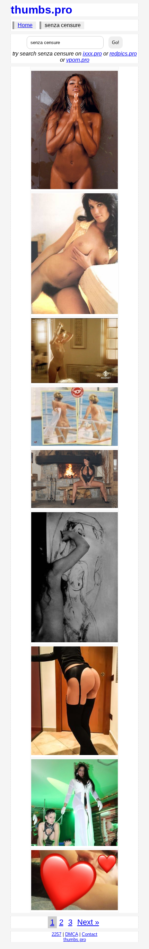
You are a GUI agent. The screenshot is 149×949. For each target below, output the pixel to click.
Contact (89, 934)
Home (25, 25)
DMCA (71, 934)
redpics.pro (123, 54)
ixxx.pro (92, 54)
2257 (56, 934)
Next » (88, 922)
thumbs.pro (41, 9)
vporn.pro (77, 60)
